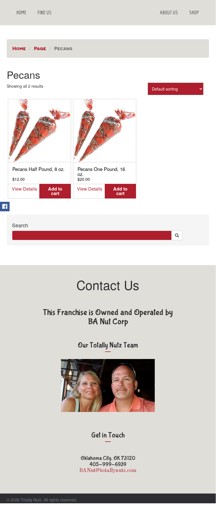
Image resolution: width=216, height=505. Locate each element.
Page (40, 48)
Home (21, 12)
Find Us (45, 12)
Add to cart (55, 191)
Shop (194, 12)
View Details (24, 189)
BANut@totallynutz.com (108, 470)
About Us (169, 12)
